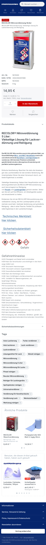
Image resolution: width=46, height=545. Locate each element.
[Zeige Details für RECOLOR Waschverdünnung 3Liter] (12, 424)
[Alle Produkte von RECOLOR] (5, 20)
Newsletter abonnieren (11, 524)
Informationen (8, 505)
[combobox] (32, 4)
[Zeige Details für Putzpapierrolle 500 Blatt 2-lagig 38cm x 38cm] (33, 424)
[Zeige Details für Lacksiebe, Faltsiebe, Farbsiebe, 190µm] (12, 471)
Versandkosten (26, 98)
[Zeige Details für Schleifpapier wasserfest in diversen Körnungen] (33, 471)
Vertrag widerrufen (23, 531)
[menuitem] (11, 341)
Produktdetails (8, 124)
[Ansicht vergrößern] (23, 50)
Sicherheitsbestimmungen (13, 326)
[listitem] (23, 50)
